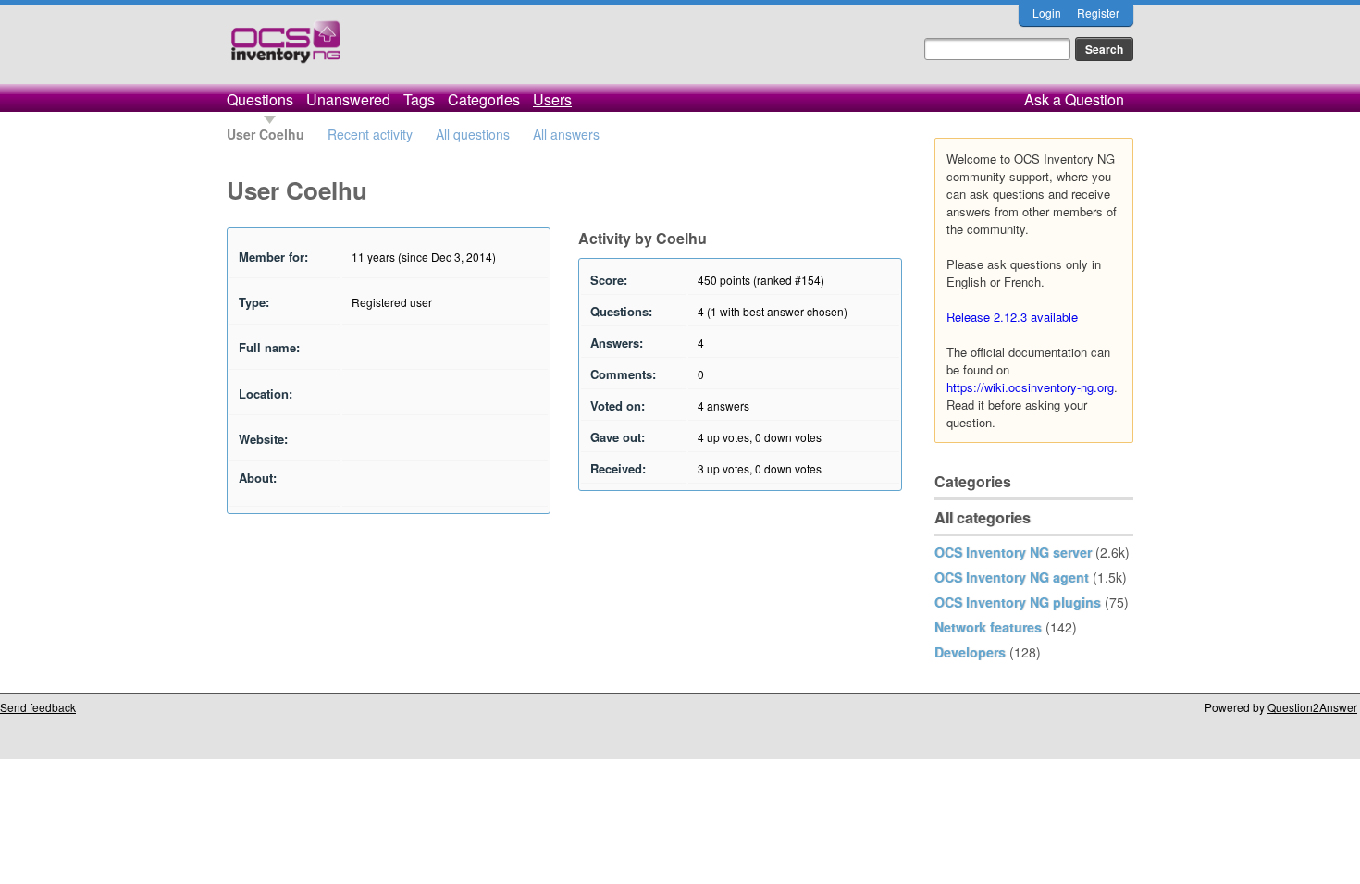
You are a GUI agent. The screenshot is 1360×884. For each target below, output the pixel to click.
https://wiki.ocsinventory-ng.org (1030, 387)
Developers (970, 652)
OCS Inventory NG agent (1011, 577)
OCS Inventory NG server (1013, 552)
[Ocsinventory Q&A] (286, 49)
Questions (260, 99)
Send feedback (38, 707)
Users (552, 99)
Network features (988, 627)
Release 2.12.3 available (1012, 316)
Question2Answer (1312, 707)
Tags (419, 99)
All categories (982, 517)
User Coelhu (265, 134)
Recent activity (370, 134)
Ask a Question (1074, 99)
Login (1046, 12)
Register (1098, 12)
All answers (566, 134)
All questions (473, 134)
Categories (484, 99)
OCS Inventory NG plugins (1017, 602)
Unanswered (348, 99)
